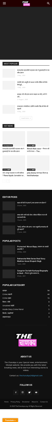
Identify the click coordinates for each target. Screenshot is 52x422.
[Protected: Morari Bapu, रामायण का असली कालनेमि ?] (9, 249)
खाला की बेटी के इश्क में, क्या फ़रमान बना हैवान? (31, 203)
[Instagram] (22, 392)
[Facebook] (15, 392)
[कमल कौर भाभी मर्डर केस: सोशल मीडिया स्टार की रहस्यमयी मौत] (9, 218)
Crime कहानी (31, 145)
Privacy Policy (15, 402)
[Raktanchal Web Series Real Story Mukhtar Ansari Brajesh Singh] (9, 261)
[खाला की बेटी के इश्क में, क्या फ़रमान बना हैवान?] (9, 205)
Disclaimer (26, 402)
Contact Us (44, 402)
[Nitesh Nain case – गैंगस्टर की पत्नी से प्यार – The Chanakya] (38, 139)
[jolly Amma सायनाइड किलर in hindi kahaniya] (38, 163)
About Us (35, 402)
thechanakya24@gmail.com (31, 375)
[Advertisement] (26, 34)
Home (6, 402)
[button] (48, 3)
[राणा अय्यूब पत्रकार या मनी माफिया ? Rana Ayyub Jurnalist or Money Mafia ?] (14, 163)
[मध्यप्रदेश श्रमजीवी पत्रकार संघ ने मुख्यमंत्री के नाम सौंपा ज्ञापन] (9, 73)
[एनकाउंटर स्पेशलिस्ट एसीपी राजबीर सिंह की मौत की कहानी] (9, 109)
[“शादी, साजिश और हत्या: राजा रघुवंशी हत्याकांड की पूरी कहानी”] (9, 230)
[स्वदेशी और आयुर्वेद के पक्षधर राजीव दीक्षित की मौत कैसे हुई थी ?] (9, 85)
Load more (25, 118)
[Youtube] (36, 392)
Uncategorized (7, 145)
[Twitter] (29, 392)
